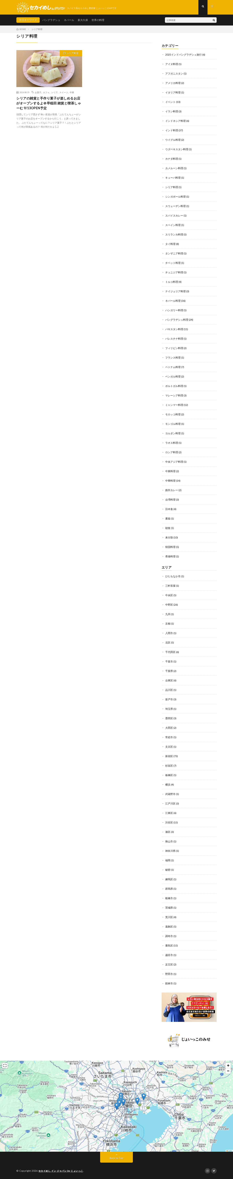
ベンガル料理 (173, 376)
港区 (167, 831)
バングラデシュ (51, 19)
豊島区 (169, 945)
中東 (72, 92)
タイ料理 (170, 243)
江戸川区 (170, 803)
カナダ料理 (171, 158)
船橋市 (169, 898)
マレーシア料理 (174, 395)
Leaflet (230, 1151)
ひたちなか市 (173, 576)
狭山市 (169, 841)
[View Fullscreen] (5, 1065)
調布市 (169, 936)
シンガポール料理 (175, 196)
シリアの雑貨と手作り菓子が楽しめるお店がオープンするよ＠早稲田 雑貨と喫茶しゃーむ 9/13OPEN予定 (48, 103)
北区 (167, 642)
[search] (214, 20)
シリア (54, 92)
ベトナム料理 (173, 367)
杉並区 (169, 765)
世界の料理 (98, 19)
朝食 (167, 528)
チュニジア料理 (174, 272)
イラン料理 (171, 111)
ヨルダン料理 (173, 433)
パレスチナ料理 (174, 338)
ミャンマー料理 (174, 404)
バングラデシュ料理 (176, 319)
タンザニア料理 (174, 253)
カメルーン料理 (174, 168)
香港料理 (170, 556)
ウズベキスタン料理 (176, 149)
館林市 (169, 983)
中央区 (169, 595)
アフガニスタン (174, 73)
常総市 (169, 737)
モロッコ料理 (173, 414)
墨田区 (169, 718)
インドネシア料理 (175, 120)
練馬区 (169, 879)
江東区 (169, 812)
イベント (170, 101)
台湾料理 (170, 499)
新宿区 (169, 756)
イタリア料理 (173, 92)
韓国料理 (170, 546)
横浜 (167, 784)
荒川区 (169, 917)
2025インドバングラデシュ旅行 (183, 54)
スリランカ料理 (174, 234)
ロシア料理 (171, 452)
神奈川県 (170, 850)
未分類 (169, 537)
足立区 (169, 964)
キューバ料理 (173, 177)
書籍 (167, 518)
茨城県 (169, 907)
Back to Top (116, 1158)
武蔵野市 (170, 794)
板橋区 (169, 775)
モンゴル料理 (173, 423)
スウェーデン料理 (175, 206)
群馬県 (169, 888)
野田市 (169, 973)
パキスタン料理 (174, 329)
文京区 (169, 746)
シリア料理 (72, 53)
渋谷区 (169, 822)
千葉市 (169, 661)
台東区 (169, 680)
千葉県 (169, 670)
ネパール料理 (173, 300)
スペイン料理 (173, 225)
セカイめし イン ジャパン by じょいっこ (60, 1170)
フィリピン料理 (174, 348)
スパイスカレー (174, 215)
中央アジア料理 (174, 461)
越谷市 (169, 954)
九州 (167, 614)
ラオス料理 (171, 442)
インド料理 (171, 130)
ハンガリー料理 (174, 310)
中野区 (169, 604)
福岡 (167, 860)
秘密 (167, 869)
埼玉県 (169, 708)
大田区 (169, 727)
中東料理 (170, 471)
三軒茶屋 (170, 585)
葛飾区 (169, 926)
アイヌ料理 (171, 64)
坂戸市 (169, 699)
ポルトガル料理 (174, 385)
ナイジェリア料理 (175, 291)
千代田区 (170, 652)
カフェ (46, 92)
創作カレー (171, 490)
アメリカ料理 (173, 82)
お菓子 (38, 92)
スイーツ (63, 92)
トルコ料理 (171, 281)
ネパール (69, 19)
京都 (167, 623)
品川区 (169, 689)
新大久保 (83, 19)
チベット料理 (173, 262)
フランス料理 (173, 357)
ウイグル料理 (173, 139)
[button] (116, 1106)
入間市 (169, 633)
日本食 (169, 509)
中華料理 (170, 480)
